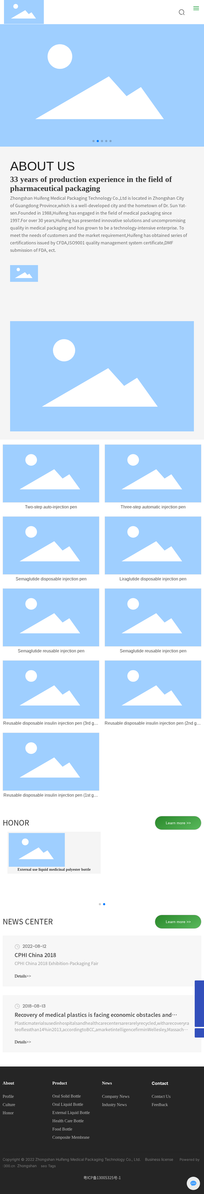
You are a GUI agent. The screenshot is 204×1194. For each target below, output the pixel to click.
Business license (159, 1159)
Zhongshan (27, 1165)
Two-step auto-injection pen (51, 507)
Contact (160, 1083)
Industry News (114, 1104)
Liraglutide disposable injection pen (153, 579)
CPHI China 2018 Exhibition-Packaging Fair (56, 963)
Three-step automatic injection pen (153, 507)
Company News (115, 1096)
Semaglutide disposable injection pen (51, 579)
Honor (8, 1113)
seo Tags (48, 1166)
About (8, 1083)
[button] (93, 141)
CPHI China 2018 (35, 955)
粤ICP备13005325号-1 (102, 1178)
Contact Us (161, 1096)
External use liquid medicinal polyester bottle (54, 870)
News (107, 1083)
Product (59, 1083)
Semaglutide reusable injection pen (51, 651)
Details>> (23, 976)
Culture (9, 1104)
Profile (8, 1096)
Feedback (160, 1104)
